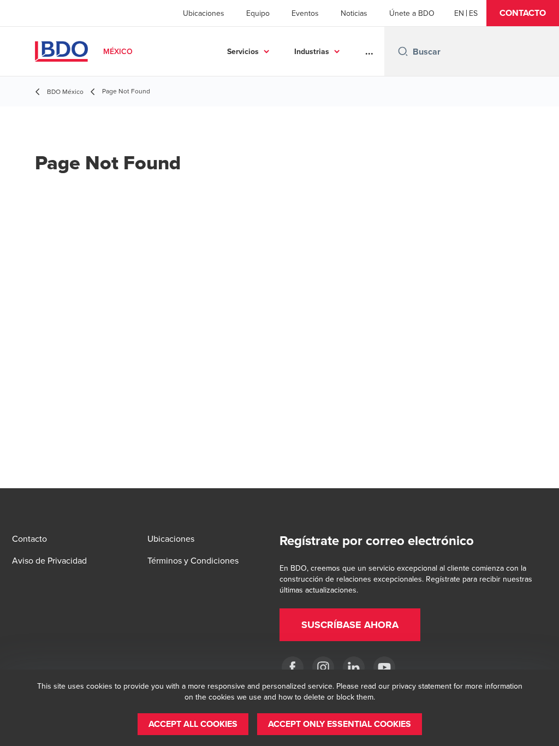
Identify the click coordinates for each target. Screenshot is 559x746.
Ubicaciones (203, 13)
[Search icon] (402, 51)
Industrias (311, 51)
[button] (522, 13)
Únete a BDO (412, 13)
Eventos (305, 13)
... (369, 51)
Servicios (243, 51)
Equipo (258, 13)
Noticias (354, 13)
